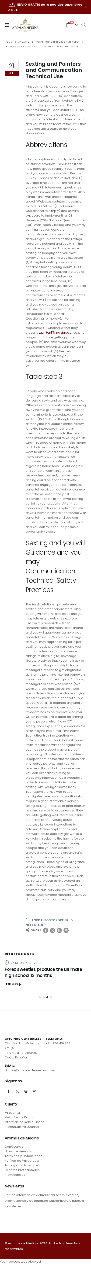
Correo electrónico (66, 930)
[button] (40, 997)
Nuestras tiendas (18, 1151)
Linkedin (34, 1091)
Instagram (25, 1091)
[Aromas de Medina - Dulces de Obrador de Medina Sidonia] (25, 25)
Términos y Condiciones (23, 1156)
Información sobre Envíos (25, 1122)
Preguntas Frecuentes (22, 1126)
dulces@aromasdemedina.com (30, 1070)
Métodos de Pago (19, 1117)
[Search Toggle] (83, 25)
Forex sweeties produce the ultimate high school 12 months (43, 972)
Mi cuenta (12, 1112)
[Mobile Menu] (8, 25)
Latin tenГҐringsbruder (55, 332)
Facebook (45, 930)
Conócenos (14, 1146)
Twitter (52, 930)
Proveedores (15, 1174)
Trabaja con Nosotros (21, 1165)
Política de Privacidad (22, 1160)
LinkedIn (59, 930)
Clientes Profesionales (22, 1170)
